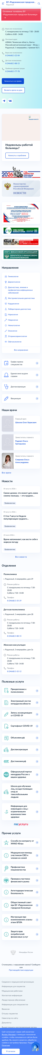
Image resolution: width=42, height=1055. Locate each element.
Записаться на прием (13, 81)
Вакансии (6, 1009)
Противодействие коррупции (21, 970)
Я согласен (10, 1051)
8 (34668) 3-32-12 (14, 671)
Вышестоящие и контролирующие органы (19, 1027)
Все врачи (6, 473)
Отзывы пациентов (10, 1014)
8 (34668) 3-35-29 (14, 601)
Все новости (21, 557)
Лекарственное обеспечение (13, 1000)
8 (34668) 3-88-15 (12, 63)
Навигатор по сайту (10, 1018)
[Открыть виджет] (35, 1046)
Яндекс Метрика (9, 1035)
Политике (6, 1045)
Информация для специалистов (15, 1004)
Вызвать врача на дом (13, 90)
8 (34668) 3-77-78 (12, 71)
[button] (39, 3)
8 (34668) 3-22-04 (12, 55)
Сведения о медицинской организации (18, 982)
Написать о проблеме (17, 155)
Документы (6, 1023)
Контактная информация (12, 995)
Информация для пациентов (13, 986)
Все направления (21, 350)
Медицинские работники (12, 991)
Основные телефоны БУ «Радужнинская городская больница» (20, 13)
